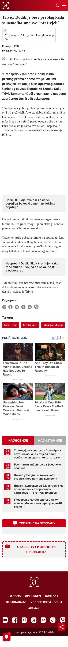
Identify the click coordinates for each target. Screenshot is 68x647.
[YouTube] (5, 620)
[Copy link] (4, 307)
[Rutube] (43, 620)
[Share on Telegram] (17, 307)
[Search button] (58, 5)
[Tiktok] (53, 620)
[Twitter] (33, 620)
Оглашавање (16, 602)
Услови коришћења (46, 602)
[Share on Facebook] (10, 307)
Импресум (33, 595)
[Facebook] (14, 620)
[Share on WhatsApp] (30, 307)
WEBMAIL (34, 608)
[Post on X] (23, 307)
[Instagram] (24, 620)
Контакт (51, 595)
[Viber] (62, 620)
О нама (15, 595)
